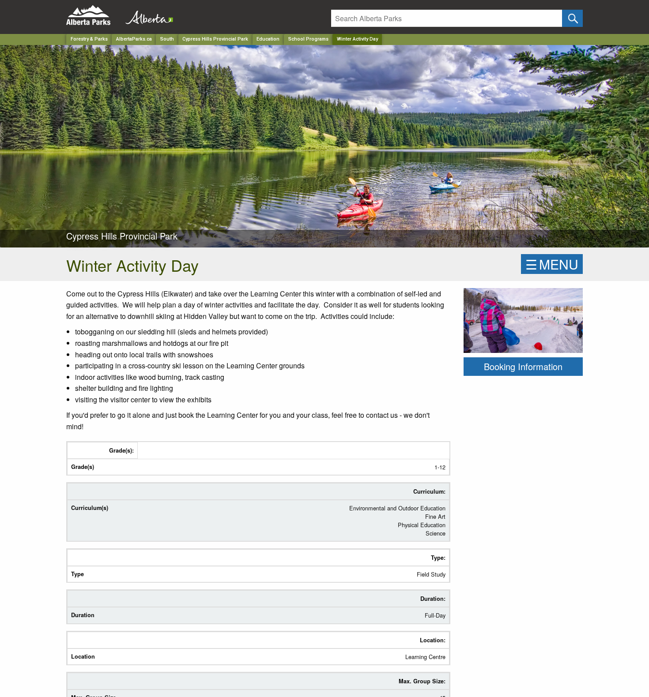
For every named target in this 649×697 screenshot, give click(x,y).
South (167, 39)
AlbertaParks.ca (134, 39)
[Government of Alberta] (146, 15)
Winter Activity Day (357, 39)
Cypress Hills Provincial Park (215, 39)
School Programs (308, 39)
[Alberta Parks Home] (93, 15)
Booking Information (523, 366)
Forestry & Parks (89, 39)
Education (268, 39)
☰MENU (551, 264)
